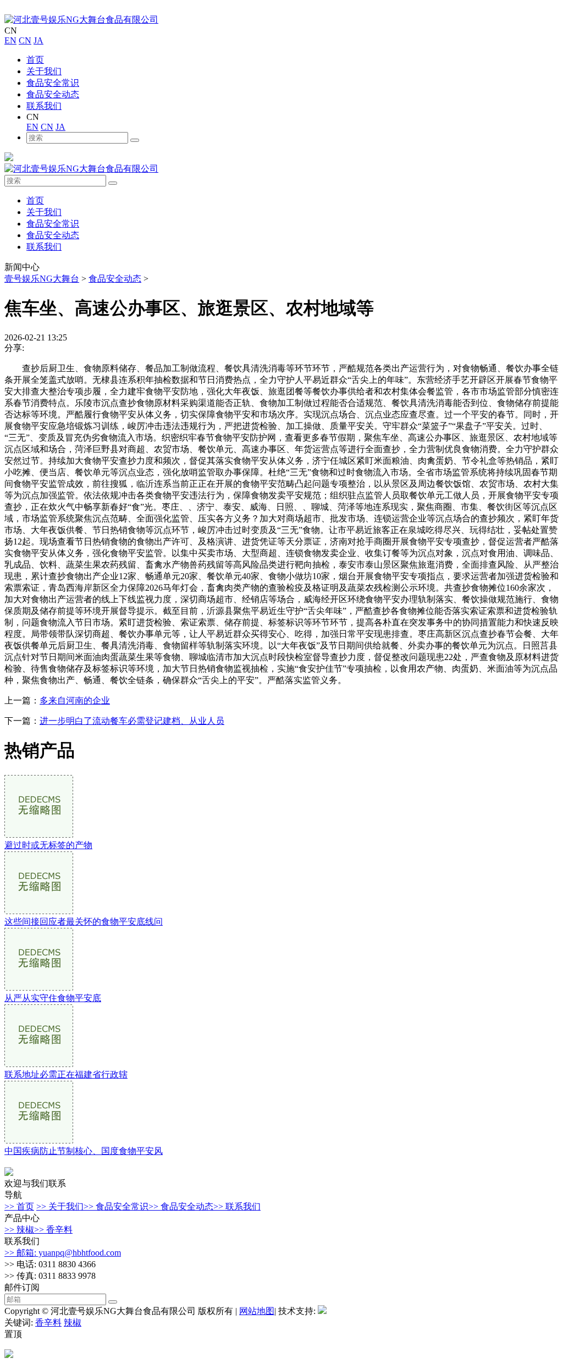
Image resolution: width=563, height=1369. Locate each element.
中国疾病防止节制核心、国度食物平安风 (83, 1151)
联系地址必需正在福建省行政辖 (66, 1074)
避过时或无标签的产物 (48, 845)
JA (38, 40)
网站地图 (256, 1311)
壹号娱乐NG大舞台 (41, 278)
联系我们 (44, 106)
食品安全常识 (52, 82)
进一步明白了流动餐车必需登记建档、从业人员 (132, 720)
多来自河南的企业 (75, 700)
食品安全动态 (52, 94)
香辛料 (48, 1322)
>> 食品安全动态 (180, 1206)
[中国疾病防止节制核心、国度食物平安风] (38, 1140)
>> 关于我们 (60, 1206)
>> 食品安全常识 (116, 1206)
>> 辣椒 (19, 1229)
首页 (35, 59)
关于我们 (44, 71)
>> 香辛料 (53, 1229)
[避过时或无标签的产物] (38, 834)
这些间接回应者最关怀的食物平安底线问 (83, 921)
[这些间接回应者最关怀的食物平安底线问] (38, 911)
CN (25, 40)
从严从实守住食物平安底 (52, 998)
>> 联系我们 (237, 1206)
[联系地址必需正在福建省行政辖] (38, 1064)
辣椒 (72, 1322)
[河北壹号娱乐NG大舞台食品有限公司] (81, 19)
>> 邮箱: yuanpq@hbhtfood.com (62, 1252)
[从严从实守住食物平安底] (38, 987)
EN (10, 40)
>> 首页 (19, 1206)
